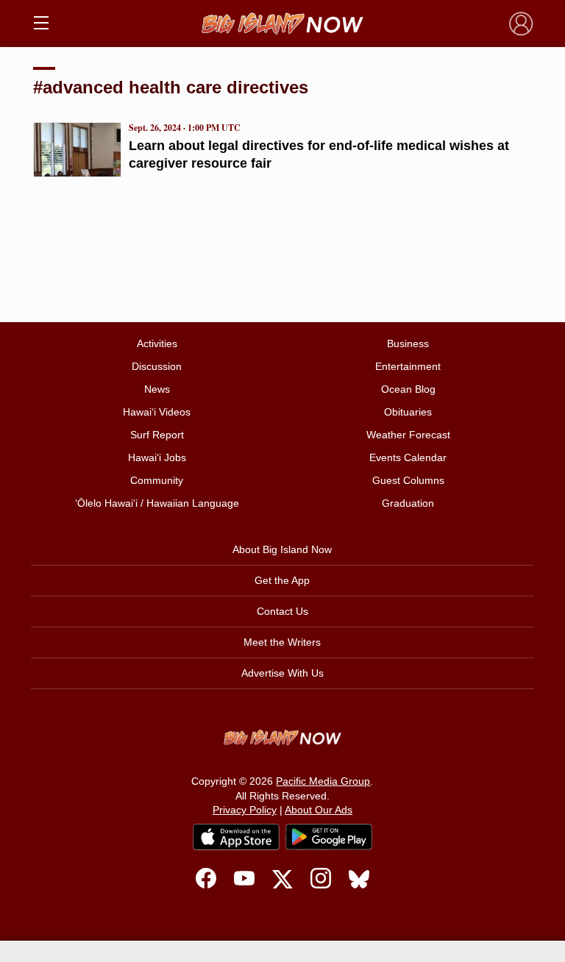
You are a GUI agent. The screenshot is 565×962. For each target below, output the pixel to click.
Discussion (157, 366)
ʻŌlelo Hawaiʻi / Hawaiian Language (157, 503)
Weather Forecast (408, 435)
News (157, 389)
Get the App (282, 580)
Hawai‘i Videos (157, 412)
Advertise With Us (282, 673)
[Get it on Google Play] (328, 837)
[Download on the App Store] (236, 836)
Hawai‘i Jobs (157, 457)
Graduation (408, 503)
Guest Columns (408, 480)
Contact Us (282, 611)
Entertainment (408, 366)
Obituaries (408, 412)
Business (408, 343)
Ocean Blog (408, 389)
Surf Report (157, 435)
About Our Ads (318, 810)
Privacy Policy (245, 810)
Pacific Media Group (323, 781)
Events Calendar (408, 457)
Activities (157, 343)
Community (156, 480)
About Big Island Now (282, 549)
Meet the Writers (282, 642)
